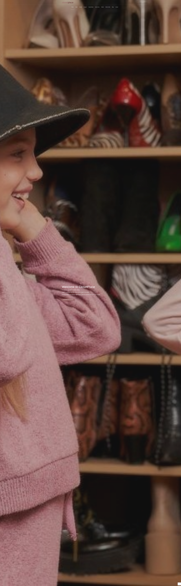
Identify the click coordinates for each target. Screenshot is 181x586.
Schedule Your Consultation (68, 299)
